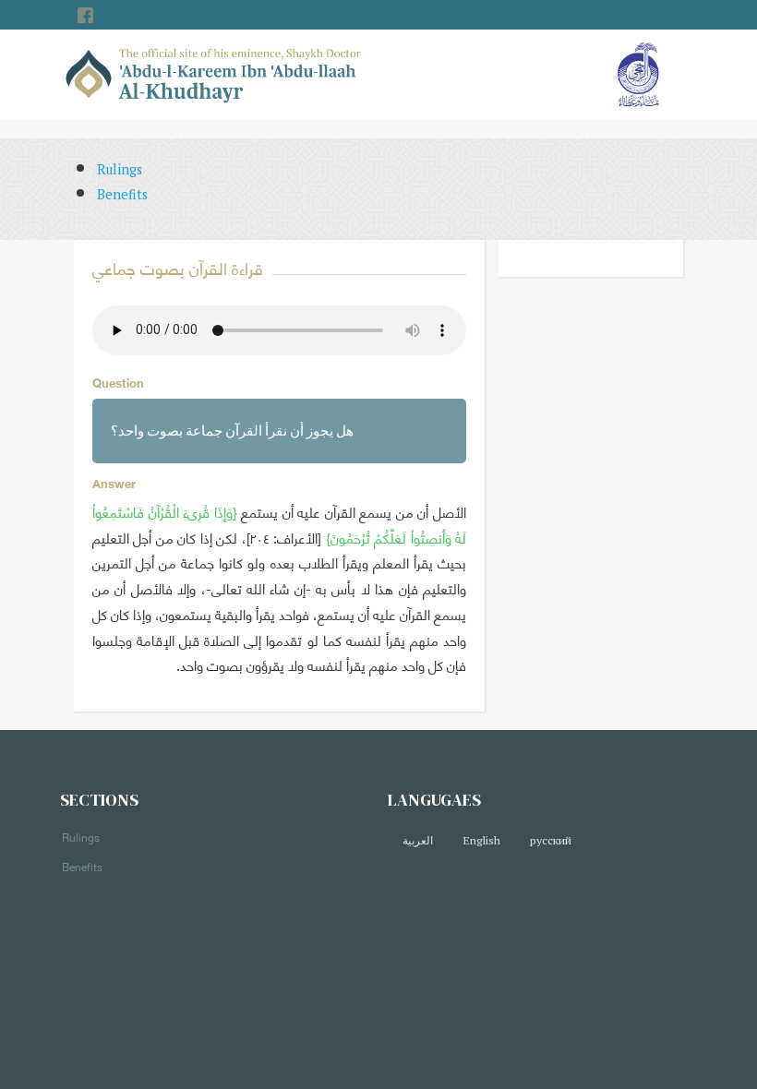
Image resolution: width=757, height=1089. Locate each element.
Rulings (119, 169)
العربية (418, 840)
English (481, 840)
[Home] (213, 73)
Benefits (122, 194)
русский (550, 840)
